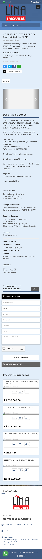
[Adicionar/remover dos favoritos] (37, 382)
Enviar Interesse (21, 357)
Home (5, 25)
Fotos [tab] (7, 81)
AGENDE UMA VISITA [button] (13, 364)
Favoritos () (36, 2)
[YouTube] (21, 555)
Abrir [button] (35, 289)
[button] (6, 99)
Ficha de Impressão (14, 71)
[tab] (21, 296)
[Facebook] (17, 555)
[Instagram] (24, 555)
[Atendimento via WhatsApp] (5, 553)
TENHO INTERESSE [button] (12, 296)
